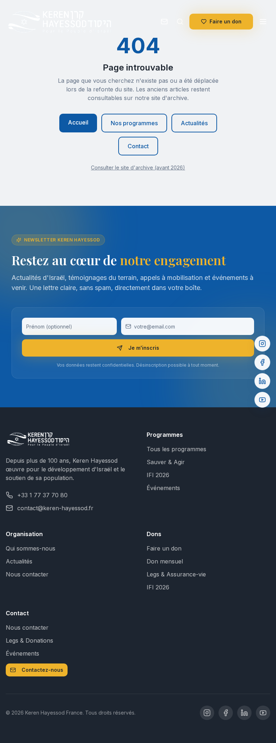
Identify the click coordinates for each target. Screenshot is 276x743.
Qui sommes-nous (30, 548)
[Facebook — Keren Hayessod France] (225, 713)
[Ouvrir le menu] (263, 21)
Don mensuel (165, 561)
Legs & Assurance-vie (176, 574)
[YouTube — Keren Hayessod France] (263, 713)
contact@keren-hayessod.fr (55, 508)
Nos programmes (134, 123)
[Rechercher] (180, 21)
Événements (163, 487)
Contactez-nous (42, 670)
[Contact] (164, 21)
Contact (138, 146)
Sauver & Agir (166, 462)
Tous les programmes (176, 449)
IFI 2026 (158, 475)
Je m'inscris (143, 348)
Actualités (194, 123)
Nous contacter (27, 574)
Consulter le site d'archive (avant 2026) (138, 167)
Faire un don (226, 21)
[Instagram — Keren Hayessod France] (207, 713)
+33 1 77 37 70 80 (42, 495)
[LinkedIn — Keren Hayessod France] (244, 713)
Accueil (78, 122)
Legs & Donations (29, 640)
